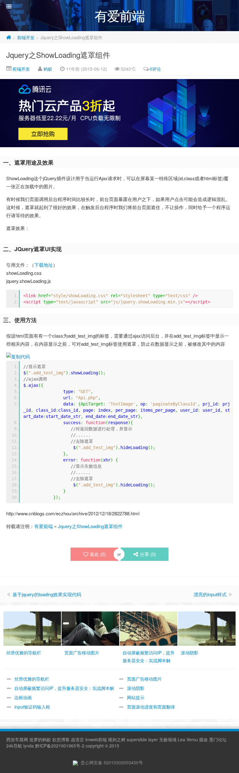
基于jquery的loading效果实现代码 (46, 594)
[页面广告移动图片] (90, 628)
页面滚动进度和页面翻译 (151, 707)
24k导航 (14, 746)
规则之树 (116, 739)
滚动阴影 (135, 688)
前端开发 (26, 37)
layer (153, 739)
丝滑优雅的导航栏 (31, 679)
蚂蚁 (48, 69)
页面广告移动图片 (144, 679)
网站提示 (135, 697)
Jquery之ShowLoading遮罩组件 (58, 54)
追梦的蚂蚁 (40, 739)
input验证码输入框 (32, 707)
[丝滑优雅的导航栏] (32, 628)
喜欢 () (98, 554)
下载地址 (43, 264)
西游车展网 (17, 739)
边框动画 (23, 697)
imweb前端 (96, 739)
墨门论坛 (218, 739)
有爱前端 (43, 526)
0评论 (155, 69)
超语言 (77, 739)
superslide (137, 739)
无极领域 (167, 739)
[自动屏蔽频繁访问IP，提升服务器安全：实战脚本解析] (148, 628)
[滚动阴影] (207, 628)
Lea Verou (188, 739)
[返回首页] (8, 37)
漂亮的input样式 (210, 594)
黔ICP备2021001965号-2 (59, 746)
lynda (28, 746)
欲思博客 (61, 739)
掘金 (203, 739)
